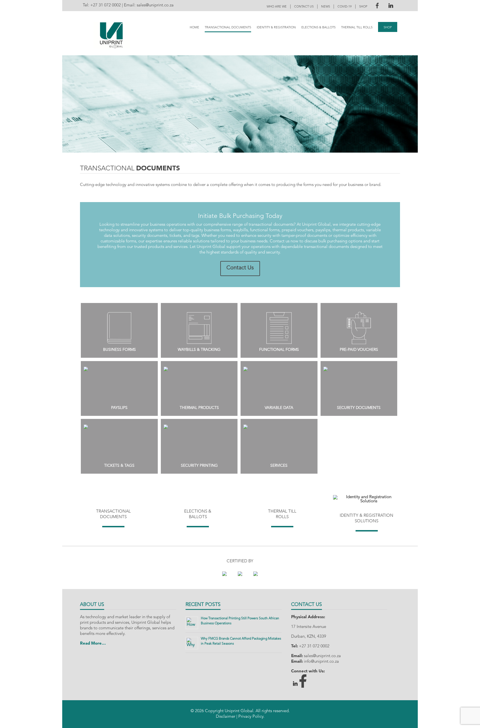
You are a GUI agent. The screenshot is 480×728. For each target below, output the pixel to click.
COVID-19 (345, 6)
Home (194, 27)
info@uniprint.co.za (321, 662)
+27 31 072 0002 (105, 5)
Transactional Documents (228, 27)
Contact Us (240, 268)
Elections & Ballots (318, 27)
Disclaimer (225, 717)
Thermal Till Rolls (356, 27)
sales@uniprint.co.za (155, 5)
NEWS (325, 6)
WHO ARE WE (277, 6)
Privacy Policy (250, 717)
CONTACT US (304, 6)
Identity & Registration (276, 27)
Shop (388, 27)
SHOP (363, 6)
